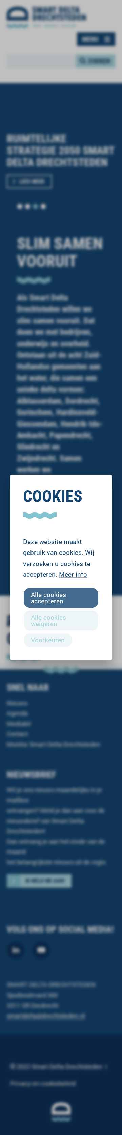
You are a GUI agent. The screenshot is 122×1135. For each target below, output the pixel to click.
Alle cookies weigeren (48, 620)
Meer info (73, 574)
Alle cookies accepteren (48, 597)
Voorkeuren (48, 640)
